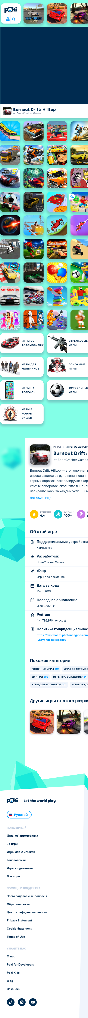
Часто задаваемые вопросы (27, 896)
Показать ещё (40, 497)
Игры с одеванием (20, 868)
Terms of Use (16, 936)
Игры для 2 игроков (21, 852)
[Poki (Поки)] (10, 10)
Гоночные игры (45, 669)
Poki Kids (13, 972)
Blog (10, 980)
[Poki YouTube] (33, 1002)
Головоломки (16, 860)
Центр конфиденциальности (27, 912)
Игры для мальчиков (49, 684)
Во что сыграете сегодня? (13, 19)
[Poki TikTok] (11, 1002)
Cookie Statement (19, 928)
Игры (57, 447)
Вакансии (13, 989)
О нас (11, 956)
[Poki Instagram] (22, 1002)
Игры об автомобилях (22, 835)
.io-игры (12, 843)
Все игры (13, 876)
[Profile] (7, 19)
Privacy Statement (19, 920)
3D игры (40, 677)
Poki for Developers (20, 964)
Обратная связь (18, 904)
